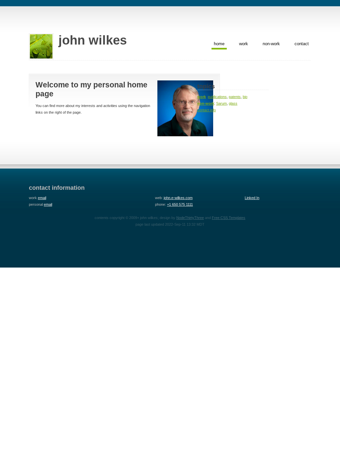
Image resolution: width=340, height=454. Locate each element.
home (219, 43)
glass (233, 103)
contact (302, 43)
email (42, 198)
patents (235, 97)
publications (217, 97)
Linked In (252, 198)
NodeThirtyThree (190, 218)
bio (245, 97)
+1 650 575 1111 (180, 204)
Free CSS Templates (228, 218)
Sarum (221, 103)
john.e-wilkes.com (178, 198)
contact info (206, 110)
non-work (271, 43)
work (243, 43)
